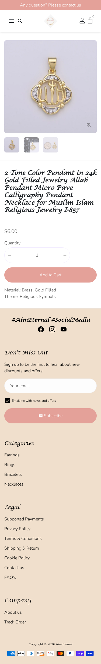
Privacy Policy (17, 529)
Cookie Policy (17, 558)
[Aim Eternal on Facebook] (39, 330)
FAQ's (10, 577)
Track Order (15, 622)
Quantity (12, 243)
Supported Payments (24, 519)
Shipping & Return (21, 548)
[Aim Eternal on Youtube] (62, 330)
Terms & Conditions (23, 539)
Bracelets (13, 474)
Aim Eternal (64, 644)
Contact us (14, 568)
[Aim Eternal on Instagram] (50, 330)
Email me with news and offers (34, 401)
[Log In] (82, 21)
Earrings (12, 455)
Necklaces (13, 484)
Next (91, 86)
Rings (9, 465)
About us (13, 612)
